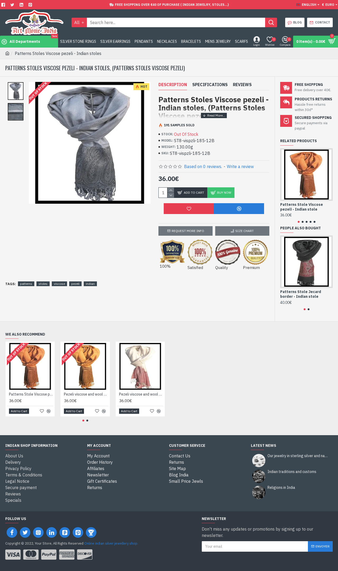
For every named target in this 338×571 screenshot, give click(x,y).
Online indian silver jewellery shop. (111, 543)
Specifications (210, 84)
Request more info (188, 231)
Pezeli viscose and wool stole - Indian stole (86, 394)
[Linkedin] (22, 4)
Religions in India (281, 488)
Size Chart (244, 231)
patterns (26, 284)
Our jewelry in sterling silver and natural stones (298, 456)
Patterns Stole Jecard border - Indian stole (300, 294)
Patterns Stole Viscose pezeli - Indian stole (301, 207)
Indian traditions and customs (291, 472)
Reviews (242, 84)
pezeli (75, 284)
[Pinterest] (31, 4)
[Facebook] (4, 4)
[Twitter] (13, 4)
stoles (43, 284)
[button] (298, 222)
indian (90, 284)
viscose (59, 284)
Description (172, 84)
